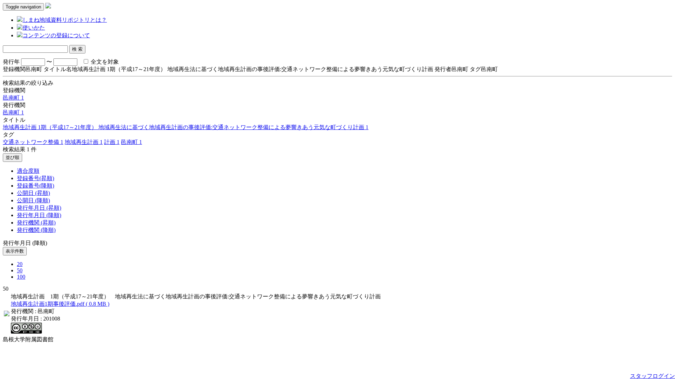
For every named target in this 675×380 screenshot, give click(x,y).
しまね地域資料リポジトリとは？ (64, 20)
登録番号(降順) (35, 186)
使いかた (33, 28)
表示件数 (15, 251)
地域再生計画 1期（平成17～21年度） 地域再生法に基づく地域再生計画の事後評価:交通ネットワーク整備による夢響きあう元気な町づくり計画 (185, 127)
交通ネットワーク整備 (33, 142)
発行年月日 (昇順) (39, 208)
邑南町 (13, 98)
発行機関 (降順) (36, 230)
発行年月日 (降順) (39, 215)
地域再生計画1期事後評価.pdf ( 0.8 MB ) (60, 304)
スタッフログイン (652, 376)
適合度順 (28, 171)
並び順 (12, 157)
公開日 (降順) (33, 200)
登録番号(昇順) (35, 178)
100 (21, 277)
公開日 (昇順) (33, 193)
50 (19, 270)
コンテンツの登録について (56, 35)
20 (19, 264)
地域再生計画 (84, 142)
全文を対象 (104, 62)
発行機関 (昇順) (36, 223)
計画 (112, 142)
